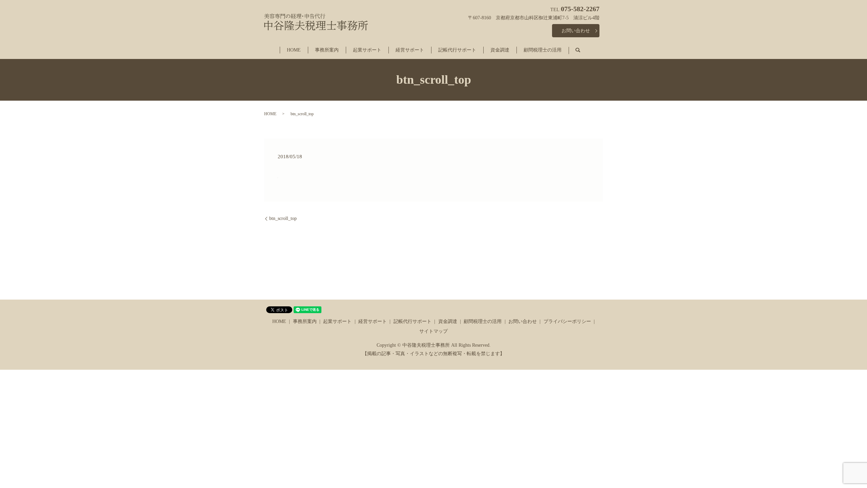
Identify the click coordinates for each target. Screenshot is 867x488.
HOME (294, 50)
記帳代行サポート (457, 50)
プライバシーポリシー (567, 321)
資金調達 (499, 50)
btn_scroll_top (283, 218)
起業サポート (367, 50)
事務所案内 (327, 50)
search (583, 50)
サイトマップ (433, 331)
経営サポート (410, 50)
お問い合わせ (576, 30)
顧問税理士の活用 (543, 50)
